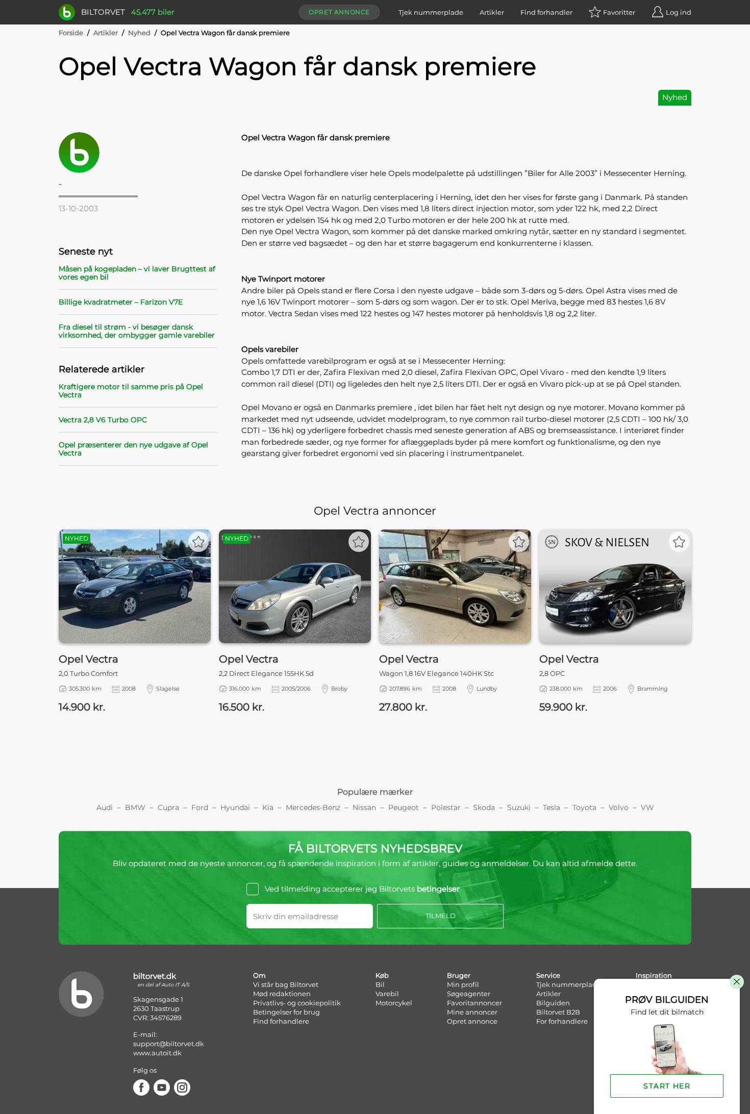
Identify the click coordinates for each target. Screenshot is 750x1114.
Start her (666, 1086)
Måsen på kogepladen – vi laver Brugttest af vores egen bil (137, 273)
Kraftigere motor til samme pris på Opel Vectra (131, 390)
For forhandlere (562, 1021)
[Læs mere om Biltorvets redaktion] (138, 152)
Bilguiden (553, 1003)
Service (548, 975)
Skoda (484, 807)
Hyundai (235, 807)
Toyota (584, 807)
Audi (104, 807)
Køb (382, 975)
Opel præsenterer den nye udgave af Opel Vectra (133, 449)
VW (647, 807)
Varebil (387, 994)
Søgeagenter (468, 994)
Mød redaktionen (282, 994)
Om (259, 975)
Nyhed (139, 33)
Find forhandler (546, 12)
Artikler (492, 12)
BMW (135, 807)
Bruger (458, 975)
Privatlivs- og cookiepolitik (297, 1003)
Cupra (168, 807)
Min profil (463, 984)
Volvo (619, 807)
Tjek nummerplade (430, 12)
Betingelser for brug (286, 1012)
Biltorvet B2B (558, 1012)
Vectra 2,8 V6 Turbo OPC (103, 419)
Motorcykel (394, 1003)
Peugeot (403, 807)
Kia (267, 807)
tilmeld (441, 916)
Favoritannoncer (474, 1003)
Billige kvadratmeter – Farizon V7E (121, 302)
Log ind (678, 12)
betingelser (438, 889)
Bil (380, 984)
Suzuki (519, 807)
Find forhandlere (281, 1021)
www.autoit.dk (157, 1053)
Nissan (364, 807)
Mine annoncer (472, 1012)
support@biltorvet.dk (168, 1044)
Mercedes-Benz (313, 807)
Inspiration (654, 975)
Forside (71, 33)
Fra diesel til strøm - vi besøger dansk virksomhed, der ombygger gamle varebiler (137, 331)
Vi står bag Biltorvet (285, 984)
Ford (199, 807)
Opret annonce (339, 12)
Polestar (446, 807)
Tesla (551, 807)
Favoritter (619, 12)
